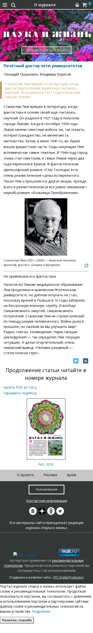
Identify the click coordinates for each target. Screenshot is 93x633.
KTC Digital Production (68, 577)
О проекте (25, 475)
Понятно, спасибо (17, 620)
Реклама (50, 475)
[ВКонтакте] (85, 360)
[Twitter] (75, 360)
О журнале (45, 4)
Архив (71, 475)
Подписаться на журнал (46, 50)
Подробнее (41, 611)
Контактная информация (46, 500)
